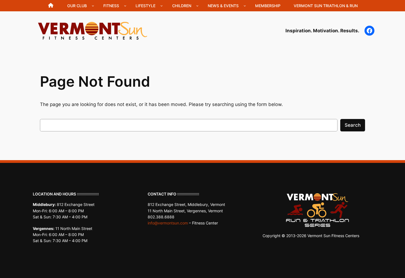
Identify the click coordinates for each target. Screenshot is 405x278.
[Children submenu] (197, 5)
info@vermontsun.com (168, 223)
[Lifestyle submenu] (161, 5)
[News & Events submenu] (245, 5)
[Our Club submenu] (93, 5)
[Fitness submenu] (125, 5)
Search (353, 125)
